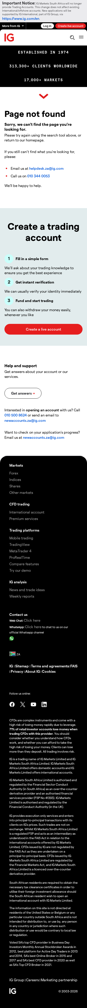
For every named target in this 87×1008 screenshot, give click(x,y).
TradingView (19, 544)
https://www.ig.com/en (20, 18)
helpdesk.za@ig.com (46, 168)
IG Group (16, 980)
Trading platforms (24, 530)
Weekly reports (21, 596)
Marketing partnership (59, 980)
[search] (72, 37)
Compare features (24, 564)
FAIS (73, 666)
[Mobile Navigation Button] (81, 37)
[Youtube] (33, 704)
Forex (13, 473)
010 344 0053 (38, 176)
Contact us (18, 614)
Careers (32, 980)
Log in (47, 25)
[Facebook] (12, 704)
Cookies (49, 671)
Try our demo (20, 570)
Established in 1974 (43, 52)
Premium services (23, 518)
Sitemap (22, 666)
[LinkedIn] (44, 704)
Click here (32, 620)
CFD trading (19, 504)
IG (11, 666)
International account (26, 512)
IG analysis (18, 582)
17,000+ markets (43, 80)
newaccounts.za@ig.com (25, 420)
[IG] (9, 37)
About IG (32, 671)
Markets (16, 465)
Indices (15, 479)
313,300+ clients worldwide (43, 66)
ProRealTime (19, 557)
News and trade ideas (27, 590)
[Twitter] (22, 704)
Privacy (17, 671)
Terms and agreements (50, 666)
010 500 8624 (16, 415)
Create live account (70, 25)
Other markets (21, 492)
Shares (14, 486)
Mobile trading (21, 538)
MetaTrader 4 (20, 551)
